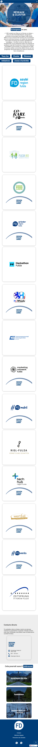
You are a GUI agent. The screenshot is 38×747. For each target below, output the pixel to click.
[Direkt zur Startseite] (19, 729)
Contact (19, 733)
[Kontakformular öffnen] (36, 742)
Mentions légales (19, 735)
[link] (19, 678)
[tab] (5, 56)
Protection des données (19, 737)
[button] (37, 1)
